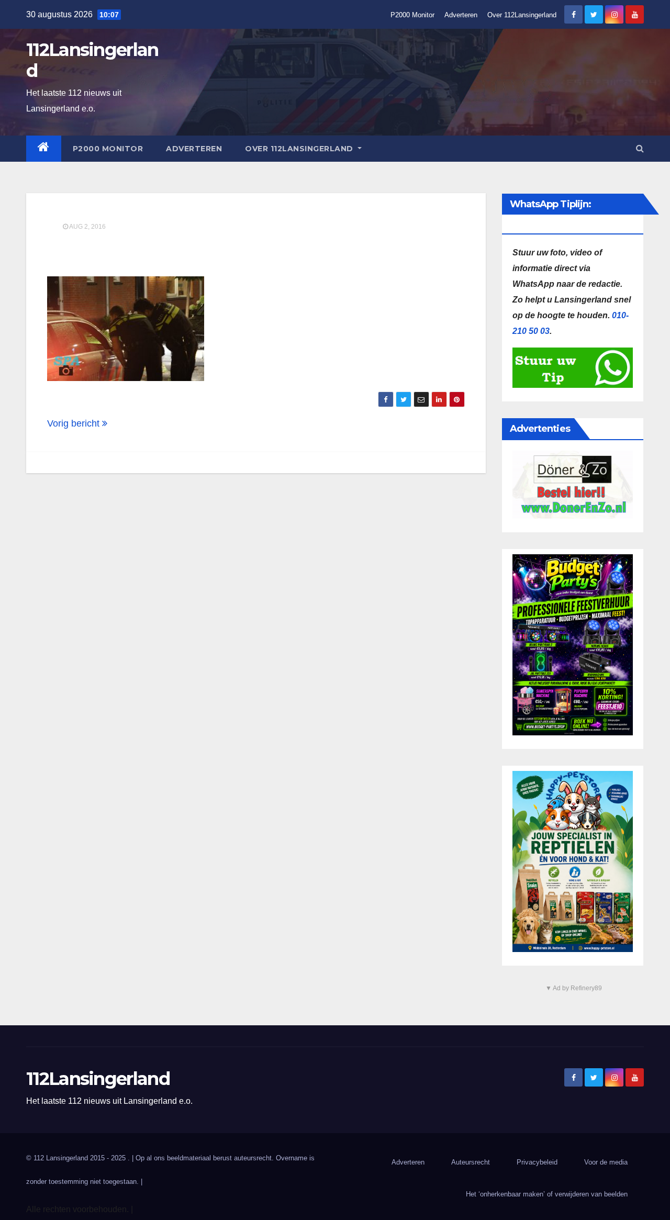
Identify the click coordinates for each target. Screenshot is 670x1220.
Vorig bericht (74, 423)
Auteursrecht (470, 1162)
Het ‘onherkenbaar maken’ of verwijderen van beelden (547, 1194)
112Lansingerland (92, 60)
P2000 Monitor (412, 15)
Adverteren (460, 15)
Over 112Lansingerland (521, 15)
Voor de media (606, 1162)
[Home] (43, 149)
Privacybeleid (537, 1162)
